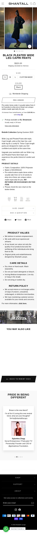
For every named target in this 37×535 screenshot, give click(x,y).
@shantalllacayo (20, 418)
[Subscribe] (32, 503)
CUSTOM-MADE (26, 77)
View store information (12, 126)
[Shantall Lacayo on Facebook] (19, 510)
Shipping (11, 66)
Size (18, 73)
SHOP (18, 477)
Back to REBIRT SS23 (20, 379)
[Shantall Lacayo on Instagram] (16, 510)
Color (18, 83)
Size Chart (18, 208)
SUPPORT (18, 484)
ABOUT (18, 491)
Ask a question (18, 213)
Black (18, 87)
